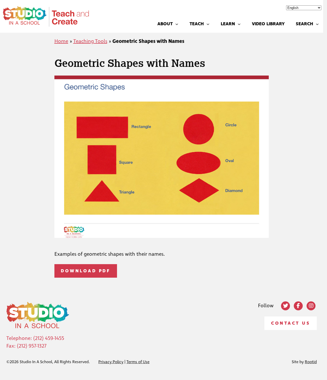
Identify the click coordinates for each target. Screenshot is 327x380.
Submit (163, 241)
